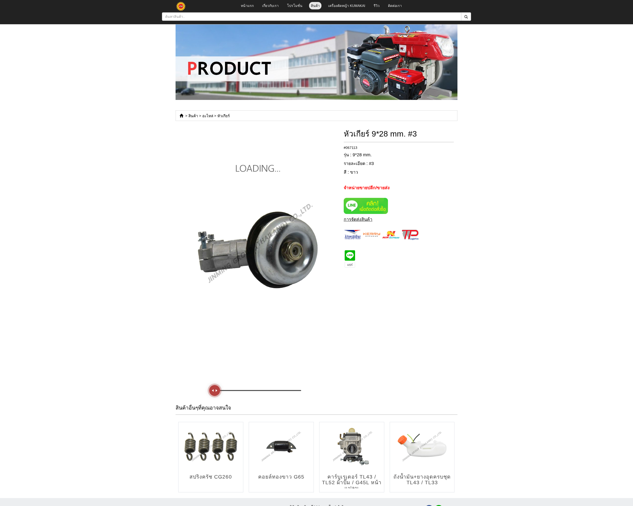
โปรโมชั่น (294, 6)
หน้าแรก (247, 6)
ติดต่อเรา (395, 6)
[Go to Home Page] (181, 116)
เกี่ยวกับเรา (270, 6)
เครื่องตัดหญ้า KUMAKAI (346, 6)
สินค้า (315, 6)
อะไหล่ (207, 116)
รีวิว (377, 6)
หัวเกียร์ (223, 116)
